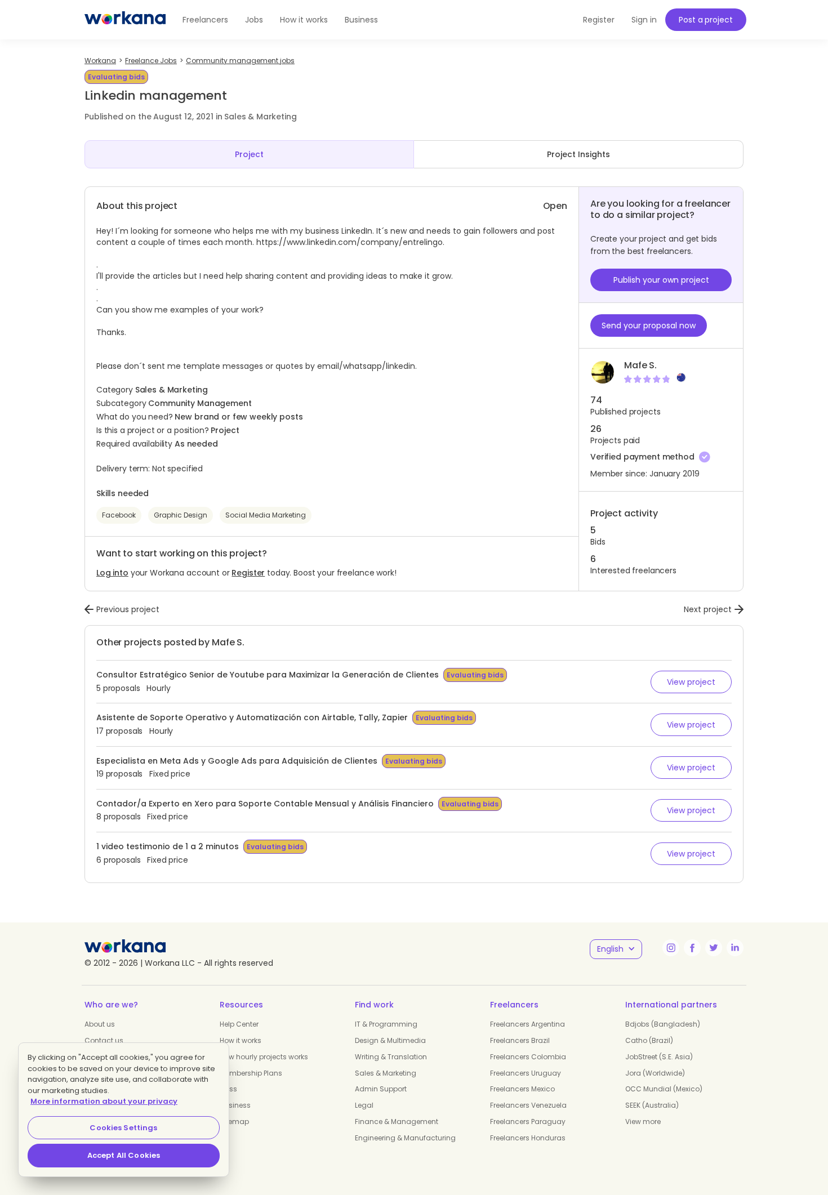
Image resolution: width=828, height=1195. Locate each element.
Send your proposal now (649, 325)
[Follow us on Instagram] (670, 947)
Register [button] (599, 19)
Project (249, 154)
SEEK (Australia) (652, 1105)
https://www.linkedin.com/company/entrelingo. (350, 242)
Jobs (254, 19)
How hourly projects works (264, 1057)
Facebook (119, 515)
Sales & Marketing (385, 1073)
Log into (112, 572)
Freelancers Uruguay (525, 1073)
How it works (304, 19)
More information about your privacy (103, 1101)
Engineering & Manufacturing (405, 1138)
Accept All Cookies (123, 1155)
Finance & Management (396, 1121)
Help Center (239, 1024)
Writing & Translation (391, 1057)
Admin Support (381, 1089)
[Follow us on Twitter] (713, 947)
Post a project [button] (705, 19)
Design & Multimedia (390, 1040)
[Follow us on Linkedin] (735, 947)
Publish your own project (661, 280)
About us (99, 1024)
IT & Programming (386, 1024)
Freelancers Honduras (528, 1138)
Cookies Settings (123, 1127)
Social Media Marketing (265, 515)
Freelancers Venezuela (528, 1105)
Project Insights (578, 154)
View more (643, 1121)
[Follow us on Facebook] (692, 947)
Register (248, 572)
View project (691, 682)
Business (361, 19)
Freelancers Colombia (528, 1057)
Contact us (103, 1040)
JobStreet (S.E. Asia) (659, 1057)
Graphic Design (180, 515)
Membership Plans (251, 1073)
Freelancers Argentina (527, 1024)
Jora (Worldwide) (655, 1073)
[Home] (125, 19)
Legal (364, 1105)
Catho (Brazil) (649, 1040)
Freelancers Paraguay (528, 1121)
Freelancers (205, 19)
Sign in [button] (644, 19)
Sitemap (234, 1121)
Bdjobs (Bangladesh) (662, 1024)
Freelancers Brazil (520, 1040)
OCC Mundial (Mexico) (663, 1089)
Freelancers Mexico (522, 1089)
